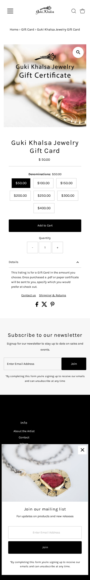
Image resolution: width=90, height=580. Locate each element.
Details (13, 262)
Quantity (45, 238)
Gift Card (27, 29)
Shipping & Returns (52, 295)
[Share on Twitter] (45, 306)
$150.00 (66, 183)
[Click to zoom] (78, 52)
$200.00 (20, 195)
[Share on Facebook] (37, 306)
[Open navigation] (13, 11)
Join (74, 364)
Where (24, 444)
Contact (24, 437)
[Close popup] (82, 450)
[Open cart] (82, 11)
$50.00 (21, 183)
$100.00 (43, 183)
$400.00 (44, 208)
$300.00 (67, 195)
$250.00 (44, 195)
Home (14, 29)
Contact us (28, 295)
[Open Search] (74, 11)
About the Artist (24, 431)
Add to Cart (45, 225)
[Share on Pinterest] (52, 306)
